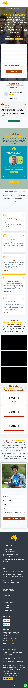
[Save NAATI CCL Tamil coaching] (23, 298)
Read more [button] (3, 115)
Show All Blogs (8, 678)
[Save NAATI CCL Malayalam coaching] (23, 277)
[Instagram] (7, 590)
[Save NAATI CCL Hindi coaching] (23, 256)
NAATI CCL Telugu (9, 602)
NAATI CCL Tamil (9, 610)
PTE (6, 600)
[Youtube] (10, 590)
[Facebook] (4, 590)
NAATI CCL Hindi (9, 605)
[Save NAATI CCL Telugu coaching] (23, 236)
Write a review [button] (13, 98)
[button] (25, 3)
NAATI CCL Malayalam (10, 607)
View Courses (6, 229)
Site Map (7, 613)
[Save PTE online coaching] (23, 215)
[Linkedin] (12, 590)
